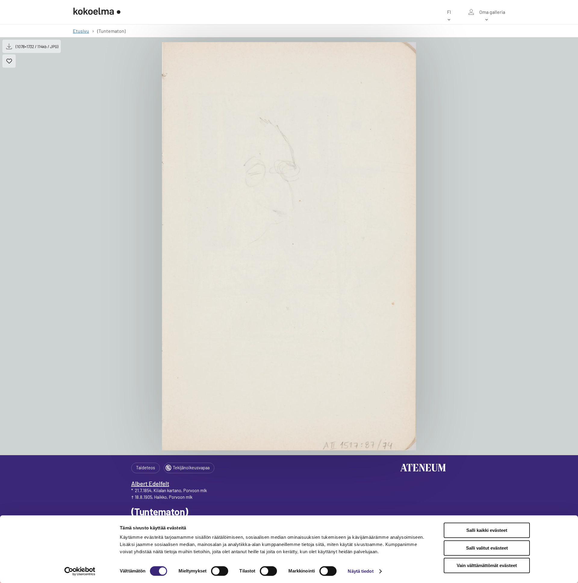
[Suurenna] (289, 246)
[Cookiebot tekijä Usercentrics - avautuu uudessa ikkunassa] (80, 571)
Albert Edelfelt (150, 483)
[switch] (219, 571)
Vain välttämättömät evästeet (487, 565)
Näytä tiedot (360, 571)
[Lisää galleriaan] (9, 61)
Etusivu (81, 31)
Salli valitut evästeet (487, 548)
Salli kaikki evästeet (486, 530)
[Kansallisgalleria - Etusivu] (97, 12)
